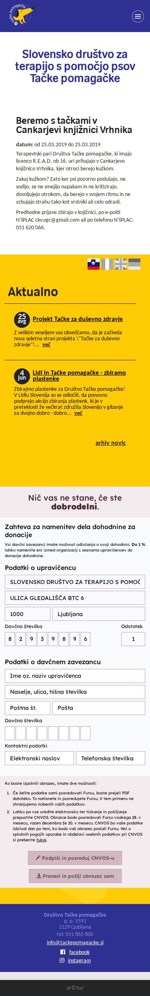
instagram (79, 961)
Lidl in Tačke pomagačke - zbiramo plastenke (79, 376)
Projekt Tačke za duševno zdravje (78, 319)
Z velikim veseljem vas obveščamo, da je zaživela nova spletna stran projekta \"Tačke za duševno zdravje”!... (68, 339)
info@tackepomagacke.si (75, 943)
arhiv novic (111, 443)
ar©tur (75, 988)
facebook (79, 953)
